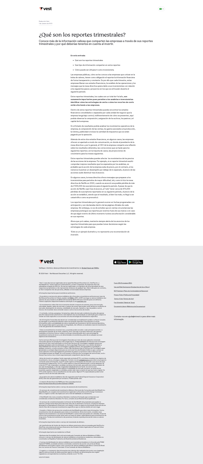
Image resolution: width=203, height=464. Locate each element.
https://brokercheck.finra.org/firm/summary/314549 (56, 383)
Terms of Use (118, 299)
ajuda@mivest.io (84, 360)
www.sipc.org (81, 301)
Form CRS (117, 283)
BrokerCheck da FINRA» (90, 268)
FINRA (71, 298)
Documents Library (120, 306)
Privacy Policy (118, 295)
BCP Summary (118, 291)
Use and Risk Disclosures (122, 287)
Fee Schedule (118, 302)
